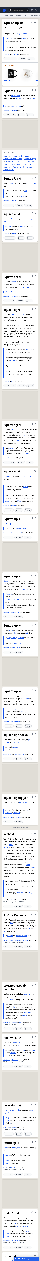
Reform (28, 1042)
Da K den (14, 110)
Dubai (32, 1050)
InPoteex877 (15, 612)
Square (13, 281)
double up (9, 476)
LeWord (12, 1168)
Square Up (6, 110)
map (6, 1147)
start (25, 802)
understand (10, 1110)
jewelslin (14, 296)
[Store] (32, 10)
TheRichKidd (18, 817)
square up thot (15, 164)
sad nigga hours (18, 638)
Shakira (13, 1053)
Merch (32, 59)
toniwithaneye (16, 1241)
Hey (6, 292)
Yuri (6, 750)
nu (18, 892)
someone (11, 183)
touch (17, 1226)
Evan (10, 528)
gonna (13, 106)
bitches (19, 501)
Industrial (27, 1012)
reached (10, 936)
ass (10, 193)
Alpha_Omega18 (19, 754)
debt (18, 314)
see (11, 923)
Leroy (7, 1117)
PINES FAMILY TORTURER (22, 940)
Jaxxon (14, 458)
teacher (18, 98)
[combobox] (19, 10)
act (8, 696)
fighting (17, 33)
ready (12, 28)
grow (30, 739)
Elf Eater (14, 1127)
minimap (5, 1168)
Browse (18, 15)
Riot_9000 (14, 201)
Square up (6, 533)
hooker (10, 448)
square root (15, 96)
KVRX (20, 1022)
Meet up (8, 524)
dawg (11, 38)
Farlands (24, 936)
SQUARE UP (16, 747)
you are (22, 476)
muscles (6, 742)
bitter (24, 287)
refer (19, 1045)
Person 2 (8, 813)
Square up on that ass (14, 161)
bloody (29, 892)
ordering (28, 476)
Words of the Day (7, 15)
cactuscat (12, 900)
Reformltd (15, 1060)
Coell (12, 381)
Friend (7, 1155)
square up (6, 54)
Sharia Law (17, 1042)
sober (14, 1223)
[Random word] (27, 10)
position (24, 33)
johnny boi (14, 233)
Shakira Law (6, 1060)
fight (34, 183)
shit (25, 191)
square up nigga (30, 159)
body (23, 696)
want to (29, 183)
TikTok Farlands (8, 940)
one (27, 287)
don (15, 633)
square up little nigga (21, 156)
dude (11, 292)
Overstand (6, 1127)
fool (35, 226)
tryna (21, 802)
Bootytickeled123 (16, 533)
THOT (23, 747)
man (9, 226)
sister (7, 1120)
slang (11, 630)
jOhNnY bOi (14, 54)
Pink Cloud (6, 1241)
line (14, 1007)
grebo (5, 900)
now (23, 1050)
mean (28, 865)
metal (21, 892)
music (11, 845)
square (23, 38)
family (11, 999)
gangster (25, 589)
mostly (14, 1147)
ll (26, 349)
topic (18, 1110)
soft (26, 633)
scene (5, 847)
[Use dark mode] (36, 10)
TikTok (18, 936)
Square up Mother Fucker (12, 159)
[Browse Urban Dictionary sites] (5, 10)
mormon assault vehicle (10, 1022)
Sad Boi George (16, 648)
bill (13, 314)
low (28, 928)
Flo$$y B (13, 506)
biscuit (25, 487)
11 (10, 1123)
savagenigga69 (15, 721)
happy (26, 1231)
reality (25, 1226)
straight (24, 435)
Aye (7, 38)
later (25, 528)
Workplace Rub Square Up (22, 167)
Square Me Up (8, 170)
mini (30, 994)
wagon (25, 994)
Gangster (8, 594)
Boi (6, 106)
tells (18, 1147)
